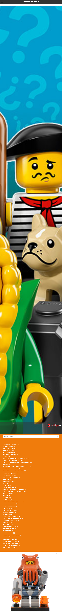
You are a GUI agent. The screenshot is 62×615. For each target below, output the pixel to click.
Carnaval (7, 450)
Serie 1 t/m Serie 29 (12, 461)
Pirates (6, 523)
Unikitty (6, 525)
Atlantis (8, 508)
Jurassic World (10, 521)
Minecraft (7, 452)
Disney (6, 537)
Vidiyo (5, 496)
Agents (6, 479)
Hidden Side (8, 547)
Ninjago (6, 494)
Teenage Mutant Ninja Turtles (16, 467)
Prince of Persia (10, 545)
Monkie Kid (7, 465)
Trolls (6, 485)
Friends (6, 500)
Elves (5, 498)
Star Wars (7, 446)
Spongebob (7, 514)
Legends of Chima (10, 535)
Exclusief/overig (10, 516)
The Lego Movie (9, 504)
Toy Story (7, 531)
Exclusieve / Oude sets (13, 502)
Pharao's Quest (9, 473)
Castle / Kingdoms (10, 469)
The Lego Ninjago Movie (13, 492)
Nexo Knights (8, 529)
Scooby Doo (8, 481)
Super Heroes (9, 527)
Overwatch (8, 533)
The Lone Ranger (10, 444)
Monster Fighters (10, 543)
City (5, 483)
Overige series (9, 506)
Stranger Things (10, 541)
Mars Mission (8, 512)
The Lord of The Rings (12, 519)
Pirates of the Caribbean (14, 490)
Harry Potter (9, 539)
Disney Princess (10, 477)
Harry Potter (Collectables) (17, 463)
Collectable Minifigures (14, 459)
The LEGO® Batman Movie (13, 471)
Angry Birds (9, 510)
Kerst (5, 457)
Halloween (8, 448)
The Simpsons (8, 488)
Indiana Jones (9, 454)
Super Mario (8, 475)
